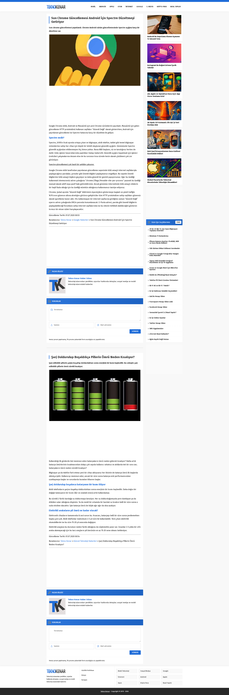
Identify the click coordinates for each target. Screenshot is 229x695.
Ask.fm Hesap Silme (157, 296)
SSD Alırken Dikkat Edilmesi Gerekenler (164, 248)
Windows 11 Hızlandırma (158, 236)
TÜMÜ (178, 222)
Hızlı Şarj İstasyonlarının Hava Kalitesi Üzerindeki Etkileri (163, 152)
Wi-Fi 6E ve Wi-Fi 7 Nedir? (159, 286)
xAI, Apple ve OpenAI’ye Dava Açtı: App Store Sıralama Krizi (163, 95)
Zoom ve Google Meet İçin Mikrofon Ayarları (163, 269)
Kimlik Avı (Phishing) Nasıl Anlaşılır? (163, 275)
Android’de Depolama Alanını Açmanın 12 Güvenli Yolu (163, 37)
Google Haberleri (81, 220)
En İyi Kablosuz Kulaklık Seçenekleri (163, 291)
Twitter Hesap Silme (157, 323)
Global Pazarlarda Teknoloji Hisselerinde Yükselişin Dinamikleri (162, 181)
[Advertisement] (95, 105)
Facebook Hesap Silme (158, 307)
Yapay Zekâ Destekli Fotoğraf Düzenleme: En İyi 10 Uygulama (161, 262)
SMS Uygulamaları (156, 329)
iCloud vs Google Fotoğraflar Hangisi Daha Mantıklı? (164, 254)
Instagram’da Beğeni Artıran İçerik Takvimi (161, 66)
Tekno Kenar (66, 220)
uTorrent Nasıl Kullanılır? (159, 334)
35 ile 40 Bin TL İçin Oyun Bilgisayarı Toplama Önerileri (163, 230)
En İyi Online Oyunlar (157, 318)
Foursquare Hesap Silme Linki (161, 302)
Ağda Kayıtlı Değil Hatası (159, 339)
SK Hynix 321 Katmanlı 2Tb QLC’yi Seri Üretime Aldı (163, 123)
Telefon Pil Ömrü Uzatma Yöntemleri (163, 280)
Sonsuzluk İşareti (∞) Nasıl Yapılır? (162, 312)
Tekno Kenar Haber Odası (80, 278)
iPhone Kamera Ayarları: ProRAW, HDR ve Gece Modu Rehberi (164, 242)
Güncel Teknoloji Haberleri (85, 541)
